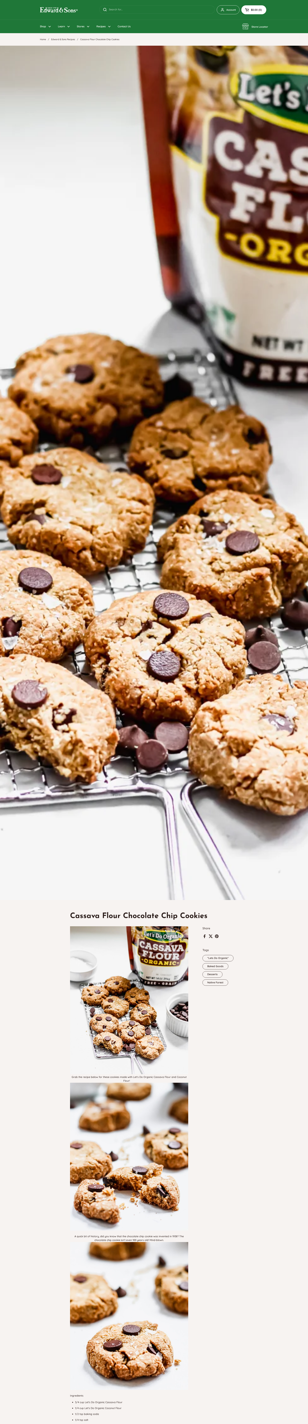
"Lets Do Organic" (218, 958)
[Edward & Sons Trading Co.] (59, 9)
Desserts (212, 974)
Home (43, 39)
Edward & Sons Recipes (63, 39)
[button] (253, 9)
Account (231, 9)
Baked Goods (215, 966)
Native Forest (215, 982)
